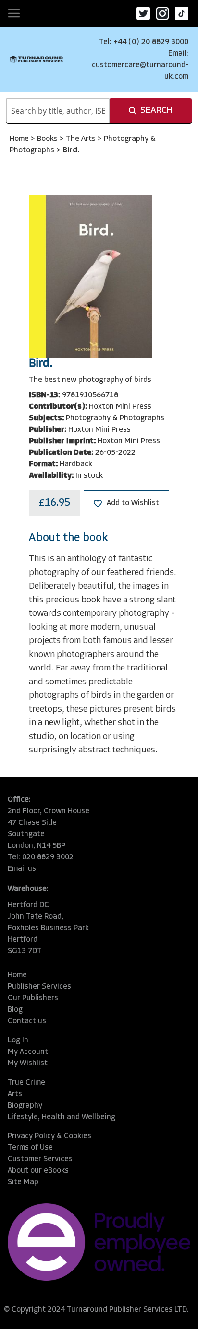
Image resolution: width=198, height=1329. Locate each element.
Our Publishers (33, 998)
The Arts (82, 139)
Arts (15, 1094)
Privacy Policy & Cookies (49, 1136)
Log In (18, 1040)
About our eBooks (38, 1171)
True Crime (26, 1082)
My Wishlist (28, 1063)
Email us (22, 869)
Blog (15, 1010)
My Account (28, 1052)
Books (48, 139)
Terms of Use (30, 1148)
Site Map (23, 1182)
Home (20, 139)
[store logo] (36, 60)
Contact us (27, 1021)
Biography (25, 1105)
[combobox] (58, 110)
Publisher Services (39, 987)
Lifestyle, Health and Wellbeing (61, 1117)
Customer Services (40, 1159)
